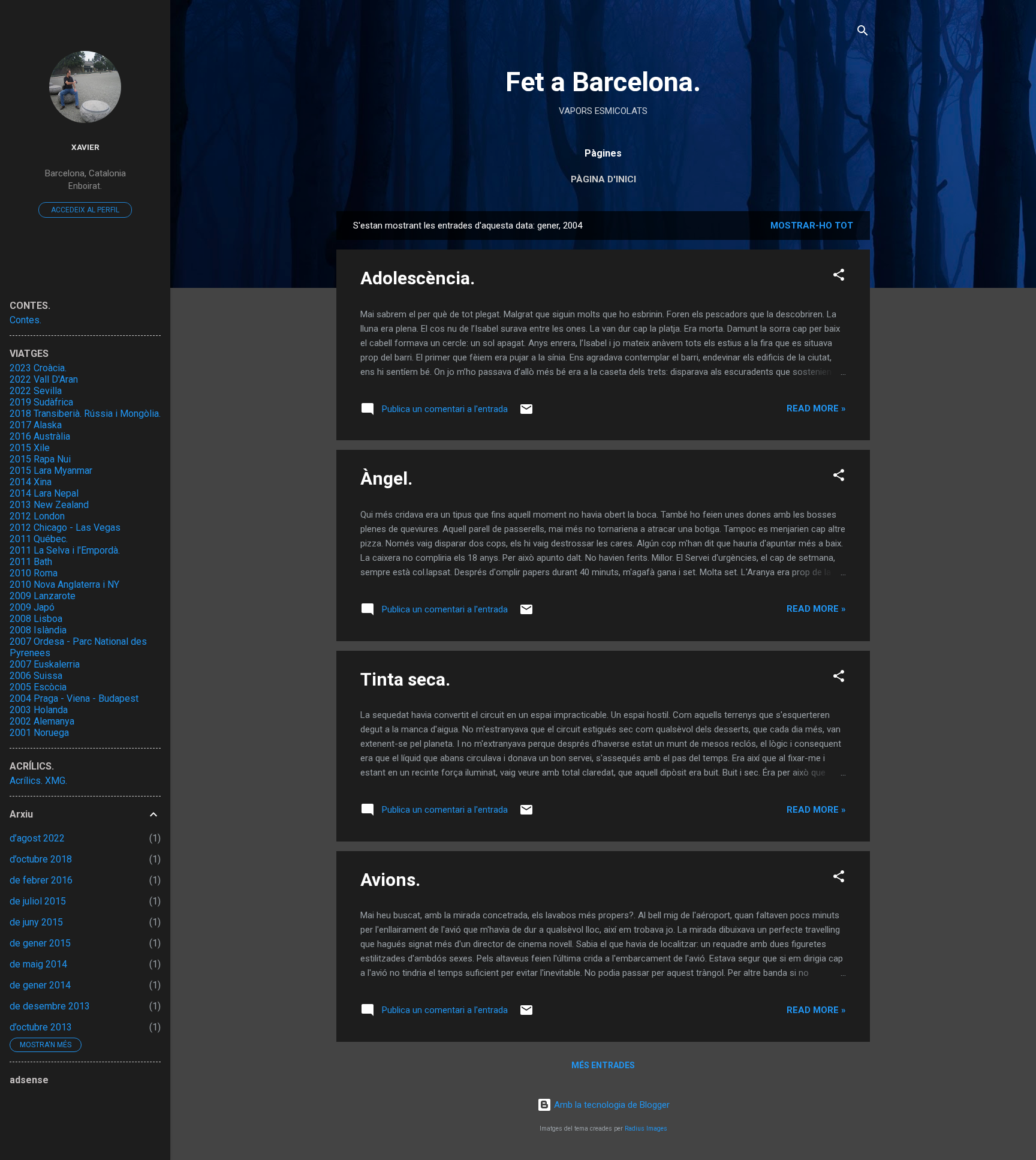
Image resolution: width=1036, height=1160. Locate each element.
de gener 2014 (40, 985)
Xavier (85, 147)
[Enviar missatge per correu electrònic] (526, 413)
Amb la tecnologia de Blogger (611, 1104)
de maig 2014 (38, 964)
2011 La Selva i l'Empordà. (65, 550)
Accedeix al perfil (85, 210)
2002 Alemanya (42, 721)
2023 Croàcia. (38, 368)
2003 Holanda (39, 710)
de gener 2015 (40, 943)
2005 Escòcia (38, 687)
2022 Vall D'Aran (44, 379)
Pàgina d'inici (603, 179)
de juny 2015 (36, 922)
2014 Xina (31, 482)
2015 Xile (30, 447)
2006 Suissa (36, 675)
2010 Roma (34, 573)
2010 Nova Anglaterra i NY (64, 584)
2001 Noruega (39, 732)
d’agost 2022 (37, 838)
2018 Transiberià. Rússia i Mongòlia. (85, 413)
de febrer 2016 (41, 880)
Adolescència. (417, 278)
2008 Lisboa (36, 618)
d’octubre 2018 (41, 859)
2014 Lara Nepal (44, 493)
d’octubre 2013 (41, 1027)
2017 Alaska (36, 425)
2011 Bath (31, 561)
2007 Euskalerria (45, 664)
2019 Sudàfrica (41, 402)
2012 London (37, 516)
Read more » (816, 408)
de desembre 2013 (50, 1006)
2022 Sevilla (36, 390)
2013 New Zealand (49, 504)
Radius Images (646, 1128)
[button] (839, 277)
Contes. (25, 320)
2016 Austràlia (40, 436)
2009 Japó (32, 607)
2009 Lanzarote (43, 596)
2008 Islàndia (38, 630)
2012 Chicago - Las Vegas (65, 527)
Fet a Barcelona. (603, 82)
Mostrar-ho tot (811, 225)
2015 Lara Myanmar (51, 470)
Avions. (390, 879)
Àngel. (386, 478)
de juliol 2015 (38, 901)
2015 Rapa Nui (40, 459)
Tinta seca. (405, 679)
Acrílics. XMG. (38, 780)
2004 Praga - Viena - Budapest (74, 698)
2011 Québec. (39, 539)
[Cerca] (863, 32)
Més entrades (603, 1065)
